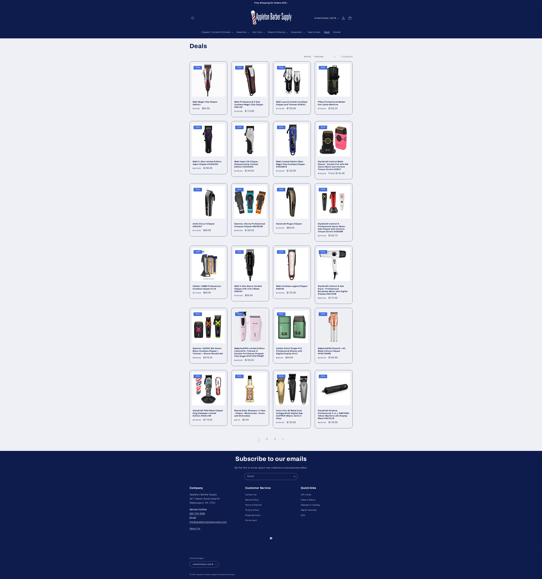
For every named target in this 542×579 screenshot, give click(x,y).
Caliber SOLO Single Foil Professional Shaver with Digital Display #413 (289, 351)
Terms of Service (253, 505)
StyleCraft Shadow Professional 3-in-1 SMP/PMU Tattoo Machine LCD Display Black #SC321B (333, 415)
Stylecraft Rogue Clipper (289, 224)
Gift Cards (306, 495)
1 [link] (259, 439)
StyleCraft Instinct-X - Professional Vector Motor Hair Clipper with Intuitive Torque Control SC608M (331, 228)
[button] (193, 18)
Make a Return (308, 500)
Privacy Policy (252, 510)
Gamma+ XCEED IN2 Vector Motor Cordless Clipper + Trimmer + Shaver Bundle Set (208, 351)
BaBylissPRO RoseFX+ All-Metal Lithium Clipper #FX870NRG (332, 351)
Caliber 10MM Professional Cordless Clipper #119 (207, 287)
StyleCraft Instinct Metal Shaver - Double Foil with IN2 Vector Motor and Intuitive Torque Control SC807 (333, 165)
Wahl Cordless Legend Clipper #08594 (291, 287)
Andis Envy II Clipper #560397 (204, 225)
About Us (195, 528)
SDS (303, 515)
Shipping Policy (252, 515)
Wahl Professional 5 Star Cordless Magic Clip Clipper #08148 (248, 104)
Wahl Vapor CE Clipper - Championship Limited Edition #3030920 (246, 164)
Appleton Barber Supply (207, 574)
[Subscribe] (294, 476)
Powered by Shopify (226, 574)
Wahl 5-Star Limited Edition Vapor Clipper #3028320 (207, 162)
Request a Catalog (310, 505)
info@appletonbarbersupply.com (208, 522)
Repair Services (308, 510)
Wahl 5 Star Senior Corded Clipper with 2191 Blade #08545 (248, 288)
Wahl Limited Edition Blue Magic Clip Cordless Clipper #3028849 (290, 164)
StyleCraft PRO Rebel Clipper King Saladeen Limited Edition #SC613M (208, 413)
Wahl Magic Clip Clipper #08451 (205, 103)
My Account (251, 520)
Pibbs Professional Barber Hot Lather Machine (331, 103)
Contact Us (250, 495)
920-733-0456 (197, 513)
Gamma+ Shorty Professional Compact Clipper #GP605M (249, 225)
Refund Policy (252, 500)
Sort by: (307, 57)
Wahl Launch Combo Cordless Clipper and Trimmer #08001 (291, 103)
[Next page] (283, 439)
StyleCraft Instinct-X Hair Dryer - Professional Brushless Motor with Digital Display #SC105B (333, 290)
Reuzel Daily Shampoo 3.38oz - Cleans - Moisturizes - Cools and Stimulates (250, 413)
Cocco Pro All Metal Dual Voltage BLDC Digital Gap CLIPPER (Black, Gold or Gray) (289, 415)
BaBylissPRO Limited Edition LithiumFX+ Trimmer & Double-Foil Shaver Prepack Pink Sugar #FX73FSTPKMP (249, 352)
